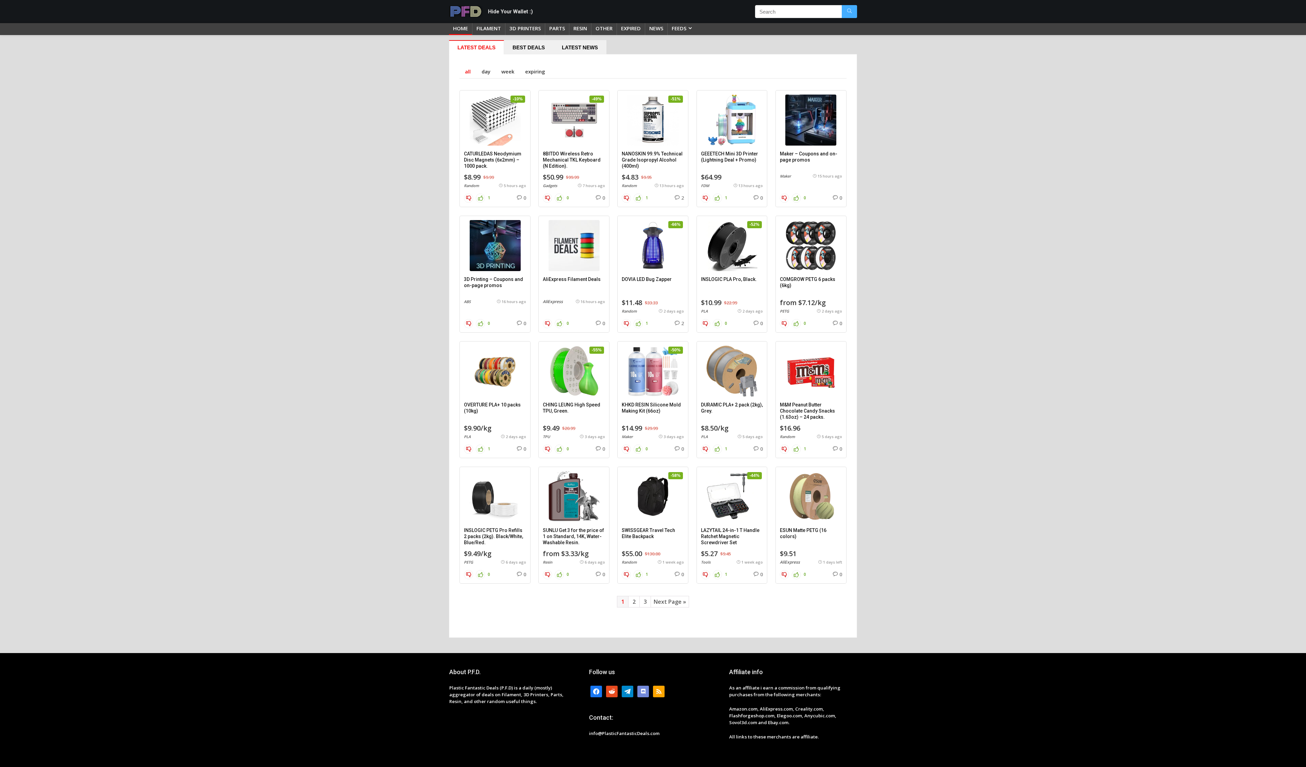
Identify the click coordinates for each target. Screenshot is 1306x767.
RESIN (580, 28)
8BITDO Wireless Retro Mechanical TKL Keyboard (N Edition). (572, 160)
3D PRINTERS (525, 28)
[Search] (849, 11)
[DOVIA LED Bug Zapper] (653, 245)
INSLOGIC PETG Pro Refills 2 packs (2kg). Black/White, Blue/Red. (493, 536)
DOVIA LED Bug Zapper (647, 279)
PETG (784, 311)
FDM (705, 185)
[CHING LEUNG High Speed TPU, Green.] (574, 371)
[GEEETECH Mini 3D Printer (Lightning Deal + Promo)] (732, 120)
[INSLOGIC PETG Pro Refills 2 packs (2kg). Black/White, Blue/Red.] (495, 496)
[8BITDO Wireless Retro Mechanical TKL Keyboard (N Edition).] (574, 120)
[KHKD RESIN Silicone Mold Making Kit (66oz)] (653, 371)
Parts (557, 28)
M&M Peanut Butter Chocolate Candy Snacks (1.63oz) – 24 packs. (807, 411)
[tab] (476, 47)
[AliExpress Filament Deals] (574, 245)
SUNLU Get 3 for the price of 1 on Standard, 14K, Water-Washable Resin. (573, 536)
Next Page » (670, 601)
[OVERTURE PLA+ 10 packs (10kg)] (495, 371)
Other (604, 28)
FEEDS (679, 28)
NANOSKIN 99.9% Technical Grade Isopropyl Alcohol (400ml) (652, 160)
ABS (467, 301)
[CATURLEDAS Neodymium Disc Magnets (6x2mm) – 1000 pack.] (495, 120)
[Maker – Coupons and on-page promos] (811, 120)
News (656, 28)
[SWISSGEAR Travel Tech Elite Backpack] (653, 496)
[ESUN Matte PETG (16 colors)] (811, 496)
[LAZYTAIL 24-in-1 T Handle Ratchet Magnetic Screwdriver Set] (732, 496)
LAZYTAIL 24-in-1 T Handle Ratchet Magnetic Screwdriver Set (730, 536)
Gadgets (550, 185)
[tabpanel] (653, 346)
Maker (785, 176)
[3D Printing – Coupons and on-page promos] (495, 245)
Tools (705, 562)
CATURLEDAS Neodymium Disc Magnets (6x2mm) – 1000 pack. (492, 160)
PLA (704, 311)
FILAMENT (488, 28)
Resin (547, 562)
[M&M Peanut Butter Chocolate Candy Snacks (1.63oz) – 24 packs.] (811, 371)
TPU (546, 436)
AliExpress (553, 301)
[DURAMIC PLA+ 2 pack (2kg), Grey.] (732, 371)
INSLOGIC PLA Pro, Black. (729, 279)
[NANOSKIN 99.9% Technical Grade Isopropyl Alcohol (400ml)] (653, 120)
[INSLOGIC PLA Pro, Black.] (732, 245)
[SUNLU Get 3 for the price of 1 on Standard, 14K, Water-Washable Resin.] (574, 496)
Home (460, 28)
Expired (631, 28)
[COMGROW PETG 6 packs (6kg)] (811, 245)
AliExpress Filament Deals (572, 279)
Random (471, 185)
